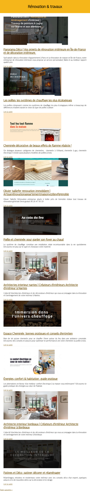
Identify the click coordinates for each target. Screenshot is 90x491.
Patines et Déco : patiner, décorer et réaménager (32, 472)
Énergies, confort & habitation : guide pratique (31, 378)
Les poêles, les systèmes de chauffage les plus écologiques (38, 100)
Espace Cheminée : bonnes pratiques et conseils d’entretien (38, 333)
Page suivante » (6, 490)
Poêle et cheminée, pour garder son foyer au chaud (34, 239)
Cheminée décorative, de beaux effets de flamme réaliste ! (38, 145)
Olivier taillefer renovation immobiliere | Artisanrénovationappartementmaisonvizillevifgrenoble (36, 192)
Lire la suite (8, 66)
